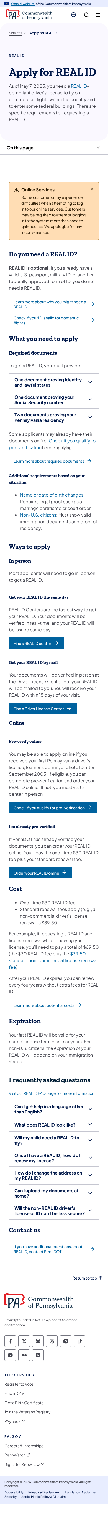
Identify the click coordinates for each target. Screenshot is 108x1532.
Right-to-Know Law (22, 1464)
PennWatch (14, 1455)
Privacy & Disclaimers (44, 1492)
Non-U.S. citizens (38, 515)
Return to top (85, 1278)
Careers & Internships (23, 1445)
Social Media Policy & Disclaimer (45, 1496)
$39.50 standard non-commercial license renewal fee (53, 960)
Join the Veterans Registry (27, 1412)
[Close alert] (92, 189)
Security (10, 1496)
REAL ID (79, 86)
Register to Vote (19, 1384)
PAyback (12, 1421)
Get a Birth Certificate (24, 1402)
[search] (86, 15)
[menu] (98, 15)
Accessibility (14, 1492)
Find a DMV (14, 1393)
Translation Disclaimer (80, 1492)
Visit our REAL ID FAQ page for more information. (52, 1093)
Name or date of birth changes (51, 495)
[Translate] (73, 14)
